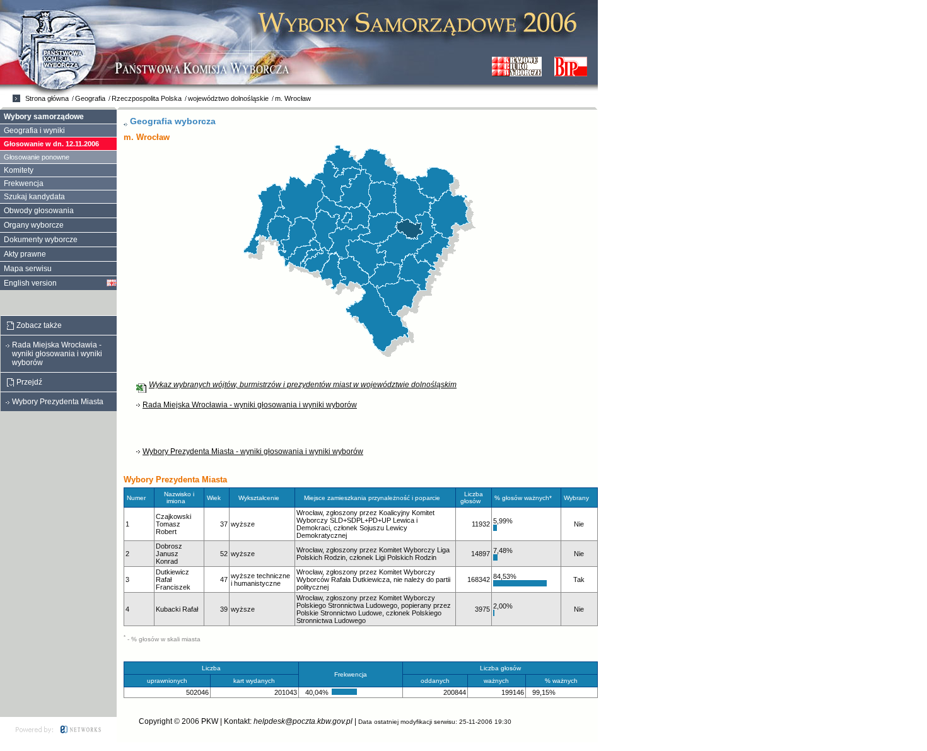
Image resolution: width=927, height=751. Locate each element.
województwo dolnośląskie (228, 98)
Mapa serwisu (28, 268)
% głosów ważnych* (523, 497)
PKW (209, 721)
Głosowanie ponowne (36, 157)
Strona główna (47, 98)
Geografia (90, 98)
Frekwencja (24, 183)
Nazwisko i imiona (179, 497)
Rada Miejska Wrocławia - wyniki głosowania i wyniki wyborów (250, 404)
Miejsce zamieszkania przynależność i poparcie (372, 497)
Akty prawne (25, 254)
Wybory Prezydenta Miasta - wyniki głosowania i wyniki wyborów (253, 451)
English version (30, 283)
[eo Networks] (58, 729)
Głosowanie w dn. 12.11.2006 (51, 144)
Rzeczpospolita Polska (147, 98)
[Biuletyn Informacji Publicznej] (570, 66)
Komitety (18, 170)
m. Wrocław (293, 98)
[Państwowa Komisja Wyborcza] (517, 66)
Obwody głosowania (39, 210)
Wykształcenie (258, 497)
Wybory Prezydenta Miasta (57, 401)
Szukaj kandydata (34, 197)
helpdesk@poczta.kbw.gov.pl (303, 721)
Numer (136, 497)
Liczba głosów (471, 497)
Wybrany (576, 497)
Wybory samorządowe (44, 116)
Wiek (214, 497)
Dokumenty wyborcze (41, 239)
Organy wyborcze (34, 225)
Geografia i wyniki (34, 130)
